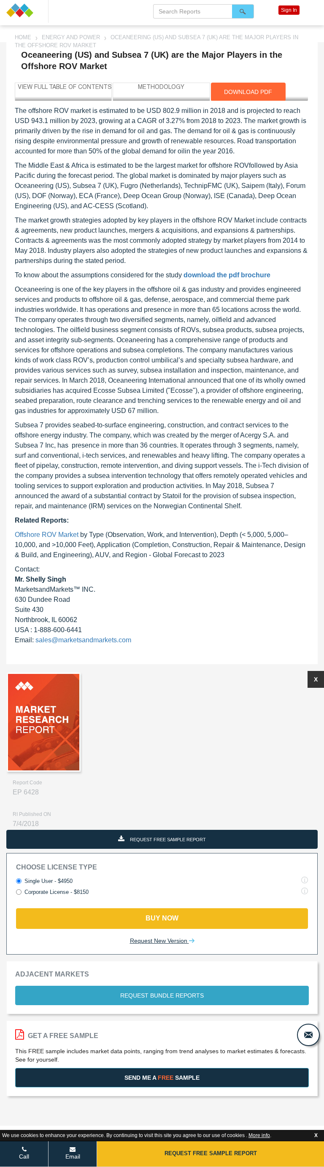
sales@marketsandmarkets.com (83, 640)
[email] (308, 1035)
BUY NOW (162, 918)
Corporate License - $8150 (56, 892)
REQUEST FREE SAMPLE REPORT (167, 839)
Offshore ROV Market (47, 534)
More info (259, 1135)
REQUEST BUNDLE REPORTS (162, 995)
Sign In (289, 10)
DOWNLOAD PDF (248, 92)
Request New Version (159, 940)
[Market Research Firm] (24, 10)
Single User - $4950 (48, 881)
